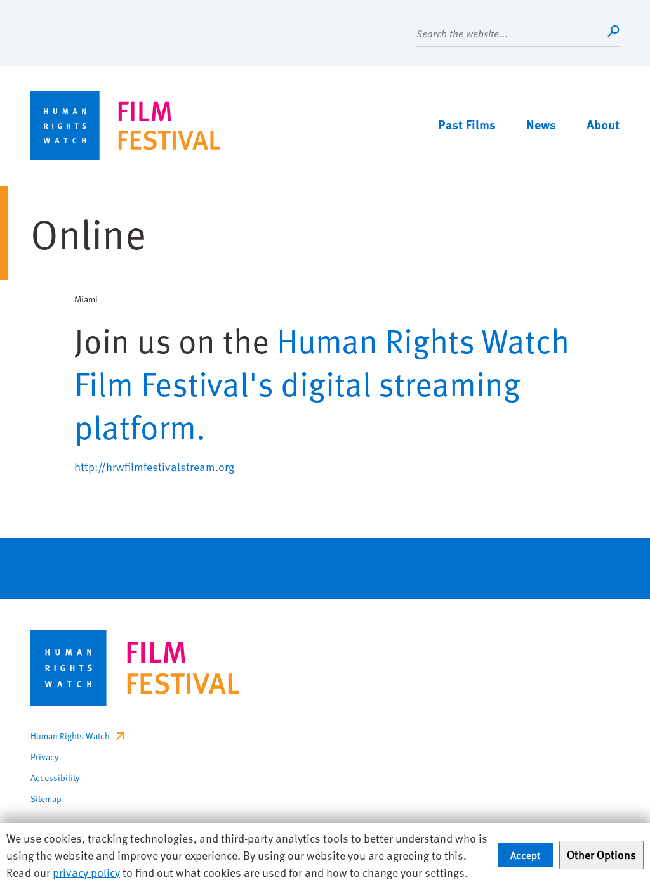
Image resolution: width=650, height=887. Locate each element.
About (603, 124)
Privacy (44, 757)
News (541, 124)
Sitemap (46, 799)
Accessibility (54, 778)
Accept (525, 855)
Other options (601, 854)
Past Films (467, 124)
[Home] (125, 125)
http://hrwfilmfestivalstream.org (154, 466)
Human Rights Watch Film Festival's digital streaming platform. (321, 383)
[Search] (613, 31)
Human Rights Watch (70, 736)
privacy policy (86, 872)
